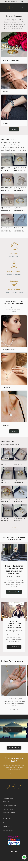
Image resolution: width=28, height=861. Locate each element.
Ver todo (14, 129)
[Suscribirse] (23, 774)
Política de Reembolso (9, 812)
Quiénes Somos (7, 826)
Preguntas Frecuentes (9, 809)
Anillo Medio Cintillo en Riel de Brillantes (20, 188)
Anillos (5, 91)
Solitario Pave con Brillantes (5, 208)
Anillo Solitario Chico (19, 518)
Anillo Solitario (18, 480)
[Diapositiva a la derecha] (17, 709)
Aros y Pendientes (9, 349)
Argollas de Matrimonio (11, 60)
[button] (2, 7)
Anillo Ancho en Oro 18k (7, 499)
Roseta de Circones (18, 462)
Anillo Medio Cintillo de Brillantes (20, 168)
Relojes (5, 123)
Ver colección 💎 (14, 592)
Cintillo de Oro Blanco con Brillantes (19, 228)
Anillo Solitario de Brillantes (18, 208)
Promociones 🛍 (14, 747)
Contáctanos (6, 823)
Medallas (6, 425)
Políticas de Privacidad (9, 802)
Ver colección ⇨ (14, 646)
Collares (5, 387)
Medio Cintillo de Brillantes (5, 168)
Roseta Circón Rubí (6, 462)
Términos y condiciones (9, 805)
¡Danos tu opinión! (8, 830)
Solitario (3, 480)
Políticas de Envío (8, 798)
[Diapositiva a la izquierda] (10, 709)
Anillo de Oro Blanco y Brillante (6, 228)
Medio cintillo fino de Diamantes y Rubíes (6, 188)
